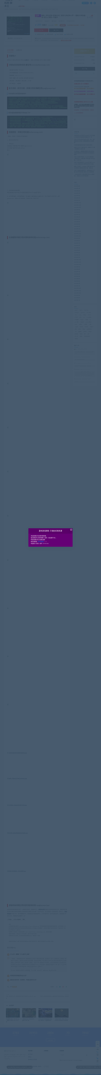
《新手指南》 (41, 541)
